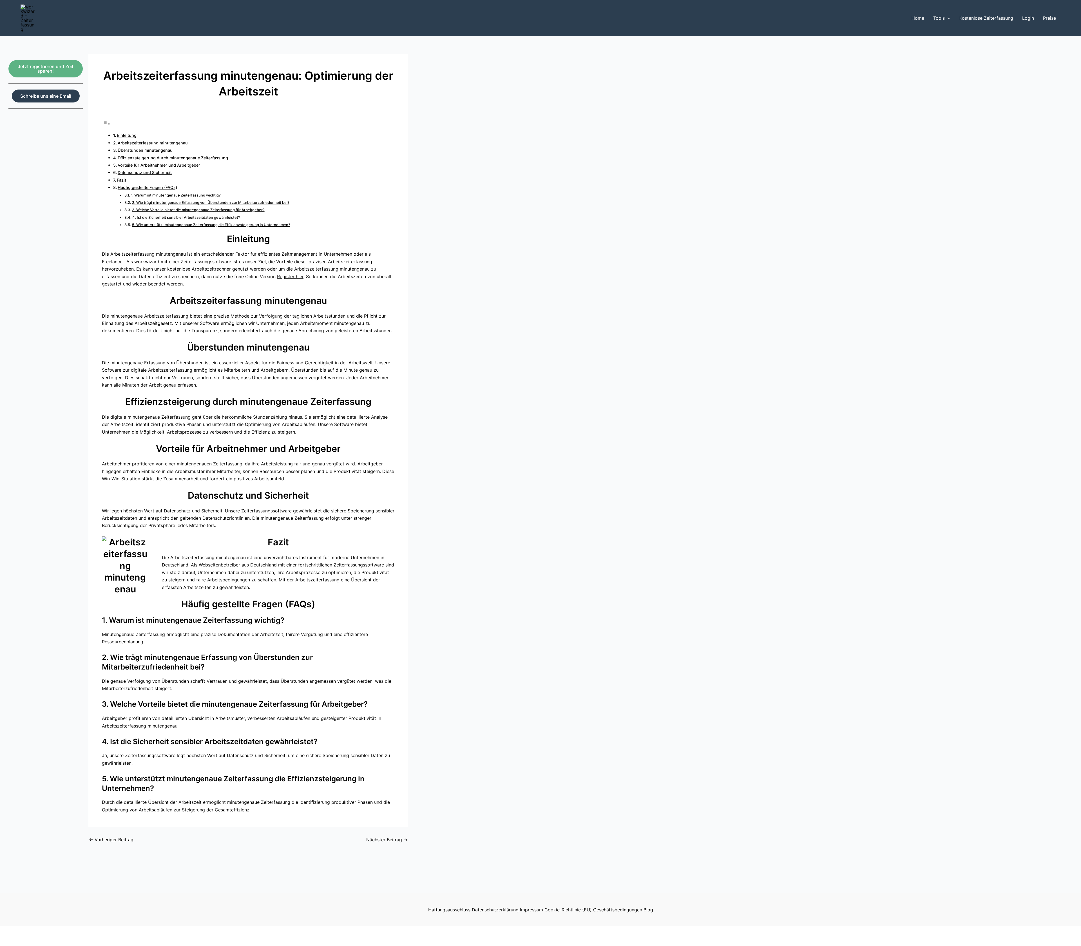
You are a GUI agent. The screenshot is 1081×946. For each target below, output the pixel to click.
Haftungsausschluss (449, 909)
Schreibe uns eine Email (45, 96)
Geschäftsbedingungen (617, 909)
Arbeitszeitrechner (211, 269)
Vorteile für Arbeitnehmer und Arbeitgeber (159, 165)
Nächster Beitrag (387, 839)
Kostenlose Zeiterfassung (986, 18)
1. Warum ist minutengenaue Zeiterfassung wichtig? (176, 195)
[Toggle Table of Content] (106, 123)
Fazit (121, 180)
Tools (939, 18)
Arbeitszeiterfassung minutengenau (153, 142)
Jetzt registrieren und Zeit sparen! (45, 69)
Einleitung (127, 135)
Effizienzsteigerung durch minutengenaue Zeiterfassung (173, 157)
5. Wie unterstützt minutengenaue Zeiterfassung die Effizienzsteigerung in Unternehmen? (211, 224)
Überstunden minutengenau (145, 150)
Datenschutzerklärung (495, 909)
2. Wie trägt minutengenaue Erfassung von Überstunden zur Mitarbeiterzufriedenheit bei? (210, 202)
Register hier (290, 276)
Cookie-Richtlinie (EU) (568, 909)
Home (918, 18)
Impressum (531, 909)
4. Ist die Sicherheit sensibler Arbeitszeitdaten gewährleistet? (186, 217)
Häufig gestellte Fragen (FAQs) (147, 187)
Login (1028, 18)
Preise (1049, 18)
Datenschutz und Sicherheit (145, 172)
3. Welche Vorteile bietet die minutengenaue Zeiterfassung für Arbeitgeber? (198, 210)
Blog (648, 909)
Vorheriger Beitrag (111, 839)
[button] (947, 18)
